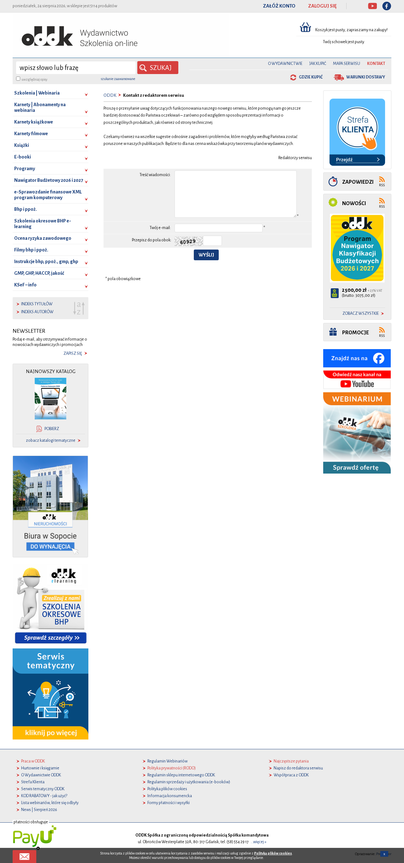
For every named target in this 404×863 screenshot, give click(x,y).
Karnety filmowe (31, 133)
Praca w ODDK (33, 761)
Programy (24, 168)
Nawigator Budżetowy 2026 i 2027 (48, 180)
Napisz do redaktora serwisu (298, 768)
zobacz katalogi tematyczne (50, 440)
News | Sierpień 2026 (39, 810)
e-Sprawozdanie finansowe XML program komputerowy (48, 194)
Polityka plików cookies (167, 789)
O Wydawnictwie (285, 63)
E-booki (22, 156)
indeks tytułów (37, 304)
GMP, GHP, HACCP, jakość (39, 273)
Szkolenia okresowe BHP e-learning (42, 223)
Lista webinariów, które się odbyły (50, 803)
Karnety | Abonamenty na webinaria (40, 107)
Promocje (355, 333)
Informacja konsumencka (169, 796)
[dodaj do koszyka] (335, 293)
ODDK (110, 95)
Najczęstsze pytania (291, 761)
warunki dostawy (365, 77)
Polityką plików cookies (273, 853)
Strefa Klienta (33, 782)
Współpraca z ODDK (291, 775)
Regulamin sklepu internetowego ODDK (181, 775)
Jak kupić (317, 63)
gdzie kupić (311, 77)
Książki (21, 145)
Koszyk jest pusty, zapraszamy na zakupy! (351, 30)
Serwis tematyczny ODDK (42, 789)
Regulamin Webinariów (167, 761)
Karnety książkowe (33, 121)
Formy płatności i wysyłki (168, 803)
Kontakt (376, 63)
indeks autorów (37, 312)
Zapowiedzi (358, 182)
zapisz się (72, 353)
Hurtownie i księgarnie (40, 768)
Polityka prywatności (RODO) (171, 768)
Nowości (354, 203)
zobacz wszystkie (360, 313)
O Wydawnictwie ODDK (41, 775)
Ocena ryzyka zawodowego (42, 238)
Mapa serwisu (346, 63)
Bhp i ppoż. (25, 209)
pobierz (52, 429)
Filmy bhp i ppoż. (31, 249)
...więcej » (258, 842)
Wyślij (206, 254)
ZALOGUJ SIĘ (322, 6)
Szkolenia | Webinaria (37, 92)
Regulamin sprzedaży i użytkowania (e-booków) (188, 782)
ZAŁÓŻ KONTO (279, 6)
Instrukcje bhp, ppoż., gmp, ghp (46, 261)
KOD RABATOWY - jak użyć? (44, 796)
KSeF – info (25, 284)
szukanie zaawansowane (118, 79)
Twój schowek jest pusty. (344, 42)
